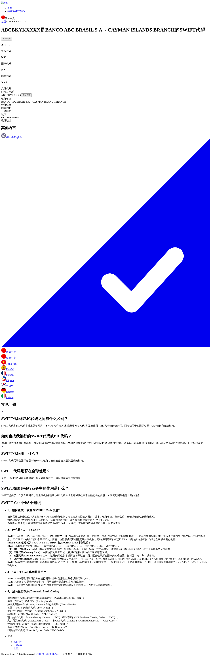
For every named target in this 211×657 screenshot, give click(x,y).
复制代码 (6, 38)
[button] (105, 415)
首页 (9, 8)
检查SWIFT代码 (16, 11)
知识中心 (18, 641)
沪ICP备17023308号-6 (47, 654)
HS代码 (18, 645)
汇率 (16, 648)
